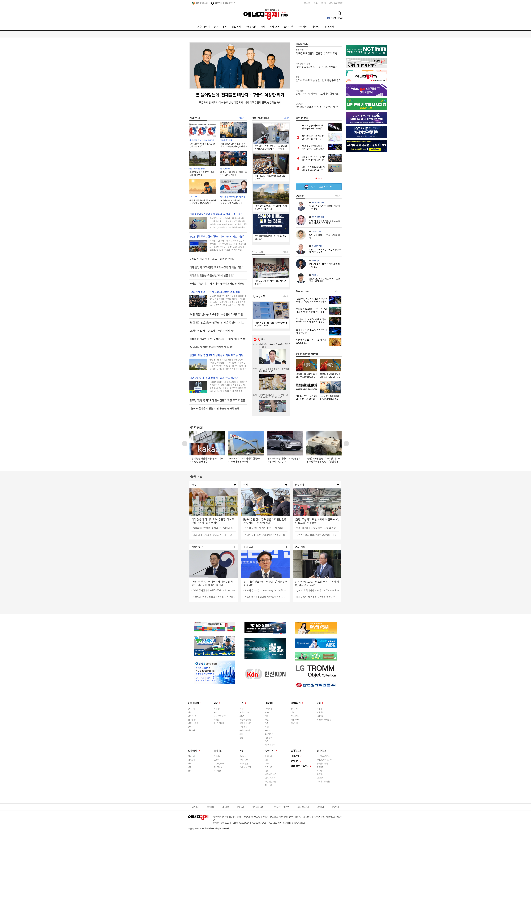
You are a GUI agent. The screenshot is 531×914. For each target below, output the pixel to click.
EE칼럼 (216, 759)
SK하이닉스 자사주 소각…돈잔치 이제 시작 (212, 330)
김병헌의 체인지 (317, 231)
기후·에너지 (203, 27)
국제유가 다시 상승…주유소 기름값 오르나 (212, 259)
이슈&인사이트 (317, 246)
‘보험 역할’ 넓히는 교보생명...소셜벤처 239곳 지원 (216, 314)
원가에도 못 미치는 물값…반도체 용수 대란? (318, 79)
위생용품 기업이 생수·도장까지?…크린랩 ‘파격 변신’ (217, 339)
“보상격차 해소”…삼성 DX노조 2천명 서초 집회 (214, 292)
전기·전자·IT (244, 712)
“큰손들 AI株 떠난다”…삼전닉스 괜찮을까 (316, 65)
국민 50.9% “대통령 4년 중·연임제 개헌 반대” (202, 145)
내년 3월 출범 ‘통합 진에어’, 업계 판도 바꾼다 (213, 378)
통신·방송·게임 (245, 730)
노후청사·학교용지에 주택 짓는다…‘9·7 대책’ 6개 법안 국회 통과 (214, 597)
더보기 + (242, 118)
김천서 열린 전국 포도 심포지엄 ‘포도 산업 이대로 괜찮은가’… (317, 597)
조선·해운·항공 (245, 719)
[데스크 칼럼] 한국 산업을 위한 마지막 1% (324, 265)
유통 (267, 716)
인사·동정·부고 (245, 767)
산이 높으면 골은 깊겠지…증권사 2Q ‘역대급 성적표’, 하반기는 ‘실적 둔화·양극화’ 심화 (233, 145)
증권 (215, 712)
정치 (189, 763)
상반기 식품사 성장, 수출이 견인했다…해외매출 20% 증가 (317, 535)
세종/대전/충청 (271, 774)
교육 (267, 763)
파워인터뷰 (244, 759)
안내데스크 (321, 750)
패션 (267, 719)
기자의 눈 (315, 275)
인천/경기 (269, 767)
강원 (267, 770)
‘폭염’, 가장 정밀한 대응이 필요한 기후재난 (324, 207)
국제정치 (320, 712)
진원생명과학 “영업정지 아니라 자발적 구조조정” (215, 214)
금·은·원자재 (219, 723)
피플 (241, 750)
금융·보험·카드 (220, 716)
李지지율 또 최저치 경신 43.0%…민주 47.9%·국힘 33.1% (231, 201)
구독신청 (307, 3)
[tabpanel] (319, 148)
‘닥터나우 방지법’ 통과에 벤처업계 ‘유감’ (211, 347)
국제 (263, 27)
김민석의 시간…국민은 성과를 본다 (324, 236)
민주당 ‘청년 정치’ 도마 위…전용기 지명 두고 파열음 (217, 400)
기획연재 (316, 27)
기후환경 (191, 730)
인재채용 (210, 806)
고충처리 (320, 767)
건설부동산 (250, 27)
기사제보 (315, 3)
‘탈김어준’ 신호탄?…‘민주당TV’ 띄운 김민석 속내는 (216, 322)
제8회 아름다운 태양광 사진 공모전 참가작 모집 (214, 408)
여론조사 (191, 759)
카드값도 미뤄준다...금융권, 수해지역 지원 (316, 52)
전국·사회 (302, 27)
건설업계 (294, 723)
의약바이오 (269, 734)
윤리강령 (240, 806)
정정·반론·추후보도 (300, 766)
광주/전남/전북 (271, 777)
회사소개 (195, 806)
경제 (189, 767)
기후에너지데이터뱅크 (225, 3)
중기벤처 (268, 730)
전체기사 (329, 27)
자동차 (242, 716)
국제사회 (320, 716)
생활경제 (236, 27)
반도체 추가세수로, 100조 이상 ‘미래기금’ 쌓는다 (266, 590)
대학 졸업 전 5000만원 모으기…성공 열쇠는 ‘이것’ (216, 267)
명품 (267, 723)
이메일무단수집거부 (324, 759)
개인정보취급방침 (323, 756)
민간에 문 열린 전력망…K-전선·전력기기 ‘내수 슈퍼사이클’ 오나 (266, 528)
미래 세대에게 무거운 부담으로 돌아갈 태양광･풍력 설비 (324, 221)
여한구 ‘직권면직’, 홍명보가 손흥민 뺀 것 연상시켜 (325, 250)
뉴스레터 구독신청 (323, 781)
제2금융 (217, 719)
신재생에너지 (193, 719)
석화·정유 (243, 726)
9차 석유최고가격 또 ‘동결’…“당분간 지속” (317, 105)
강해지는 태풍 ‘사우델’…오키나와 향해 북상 (317, 92)
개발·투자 (295, 719)
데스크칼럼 (218, 767)
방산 (241, 737)
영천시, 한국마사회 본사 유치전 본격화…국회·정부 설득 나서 (317, 590)
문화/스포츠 (296, 750)
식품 (267, 712)
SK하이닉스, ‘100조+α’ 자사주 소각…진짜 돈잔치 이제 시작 (214, 535)
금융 (216, 27)
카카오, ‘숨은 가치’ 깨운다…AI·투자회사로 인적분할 (216, 283)
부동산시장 (295, 716)
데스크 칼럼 (316, 260)
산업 (225, 27)
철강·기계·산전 (245, 723)
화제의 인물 (244, 763)
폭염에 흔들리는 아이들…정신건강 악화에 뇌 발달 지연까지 (202, 201)
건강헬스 (268, 737)
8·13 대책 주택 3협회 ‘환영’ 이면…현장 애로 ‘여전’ (216, 236)
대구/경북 (269, 785)
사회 (267, 759)
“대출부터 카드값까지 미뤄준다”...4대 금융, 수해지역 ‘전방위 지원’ (274, 345)
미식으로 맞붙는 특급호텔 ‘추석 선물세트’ (211, 275)
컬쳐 (267, 741)
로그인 (323, 3)
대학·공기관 (269, 744)
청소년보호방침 (322, 763)
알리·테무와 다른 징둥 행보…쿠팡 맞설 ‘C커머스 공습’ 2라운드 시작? (317, 528)
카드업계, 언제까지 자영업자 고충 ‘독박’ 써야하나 (324, 279)
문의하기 (320, 777)
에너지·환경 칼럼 (318, 202)
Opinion (300, 195)
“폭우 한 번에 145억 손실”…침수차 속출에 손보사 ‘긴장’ (274, 389)
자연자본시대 (202, 3)
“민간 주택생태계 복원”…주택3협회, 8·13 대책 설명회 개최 (214, 590)
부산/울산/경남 (271, 781)
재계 (241, 734)
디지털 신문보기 (337, 18)
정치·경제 (274, 27)
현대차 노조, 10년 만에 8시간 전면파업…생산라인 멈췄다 (266, 535)
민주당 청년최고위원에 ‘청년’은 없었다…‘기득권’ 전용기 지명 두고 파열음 (266, 597)
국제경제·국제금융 (324, 719)
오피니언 (288, 27)
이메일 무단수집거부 (281, 806)
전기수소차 (192, 716)
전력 (189, 726)
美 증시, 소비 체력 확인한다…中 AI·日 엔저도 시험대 (233, 173)
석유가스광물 (193, 723)
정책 (189, 712)
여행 (267, 726)
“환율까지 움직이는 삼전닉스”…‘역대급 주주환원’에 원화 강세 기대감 (214, 528)
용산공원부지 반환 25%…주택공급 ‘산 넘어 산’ (201, 173)
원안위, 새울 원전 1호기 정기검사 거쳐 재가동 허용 (216, 355)
